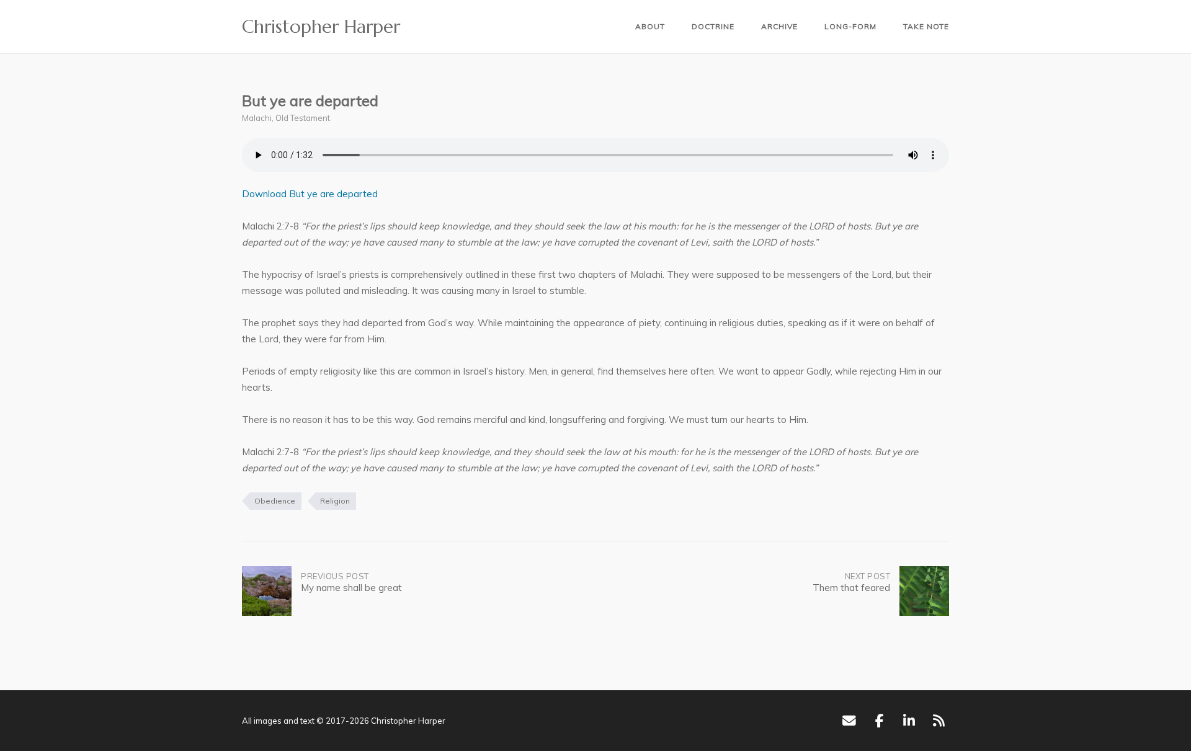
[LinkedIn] (909, 720)
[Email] (849, 720)
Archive (779, 26)
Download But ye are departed (310, 194)
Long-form (850, 26)
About (650, 26)
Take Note (926, 26)
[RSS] (939, 720)
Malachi (257, 118)
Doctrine (713, 26)
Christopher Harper (321, 27)
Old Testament (302, 118)
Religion (335, 500)
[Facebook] (879, 720)
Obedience (274, 500)
